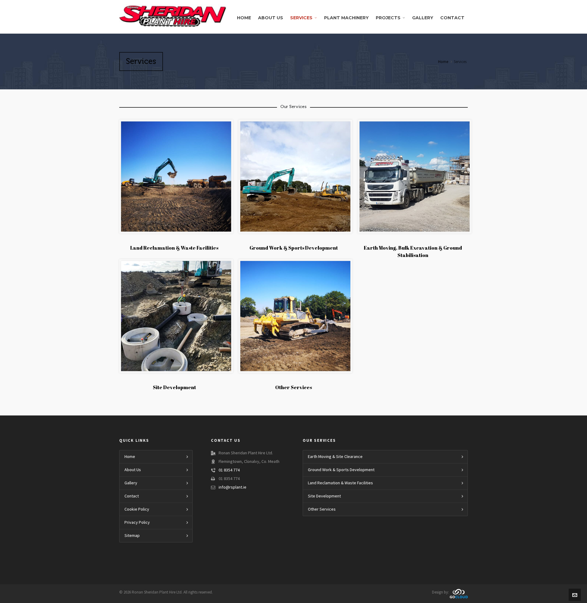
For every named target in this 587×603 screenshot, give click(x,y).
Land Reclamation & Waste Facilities (174, 247)
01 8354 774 (229, 470)
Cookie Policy (136, 509)
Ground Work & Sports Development (293, 247)
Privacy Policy (137, 522)
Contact (131, 496)
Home (443, 62)
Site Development (174, 387)
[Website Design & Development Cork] (459, 593)
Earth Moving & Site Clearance (335, 456)
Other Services (293, 387)
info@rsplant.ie (232, 487)
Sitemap (132, 535)
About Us (132, 469)
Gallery (130, 483)
